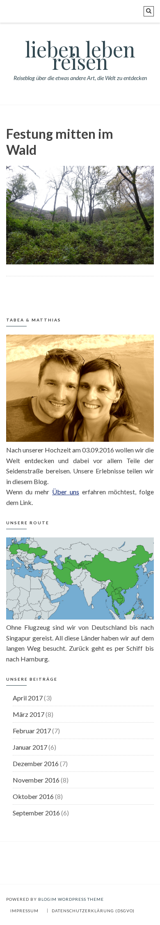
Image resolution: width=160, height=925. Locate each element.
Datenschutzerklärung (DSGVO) (93, 911)
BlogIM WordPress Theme (71, 899)
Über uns (65, 492)
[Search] (149, 11)
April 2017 (28, 698)
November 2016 (36, 780)
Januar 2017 (30, 747)
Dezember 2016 (36, 763)
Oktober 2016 (33, 796)
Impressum (24, 911)
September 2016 (36, 813)
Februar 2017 (32, 730)
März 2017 (28, 714)
